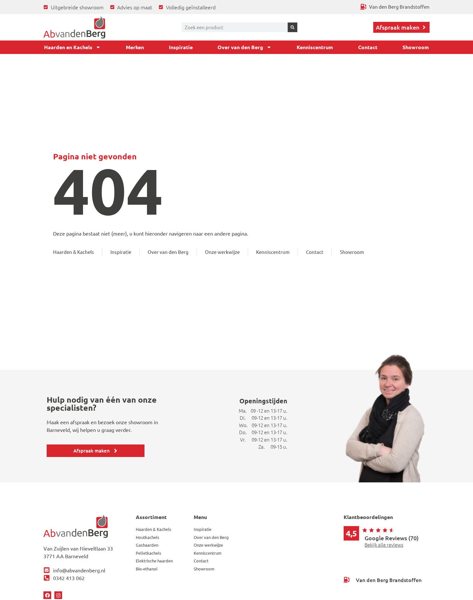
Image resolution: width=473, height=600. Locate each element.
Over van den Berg (240, 47)
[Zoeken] (292, 27)
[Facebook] (47, 595)
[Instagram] (58, 595)
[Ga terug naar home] (74, 27)
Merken (135, 47)
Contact (367, 47)
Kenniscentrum (315, 47)
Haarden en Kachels (68, 47)
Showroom (416, 47)
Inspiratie (181, 47)
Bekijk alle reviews (384, 544)
